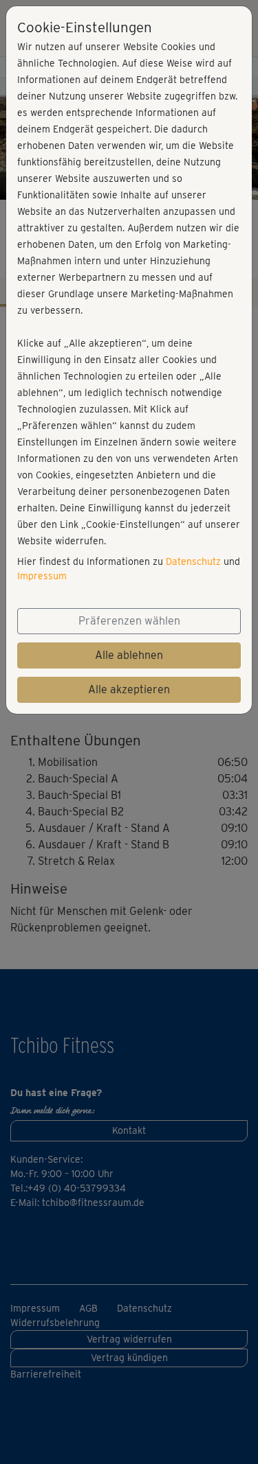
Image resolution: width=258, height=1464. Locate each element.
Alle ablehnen (129, 655)
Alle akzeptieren (129, 689)
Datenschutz (193, 561)
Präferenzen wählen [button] (129, 620)
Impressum (42, 575)
